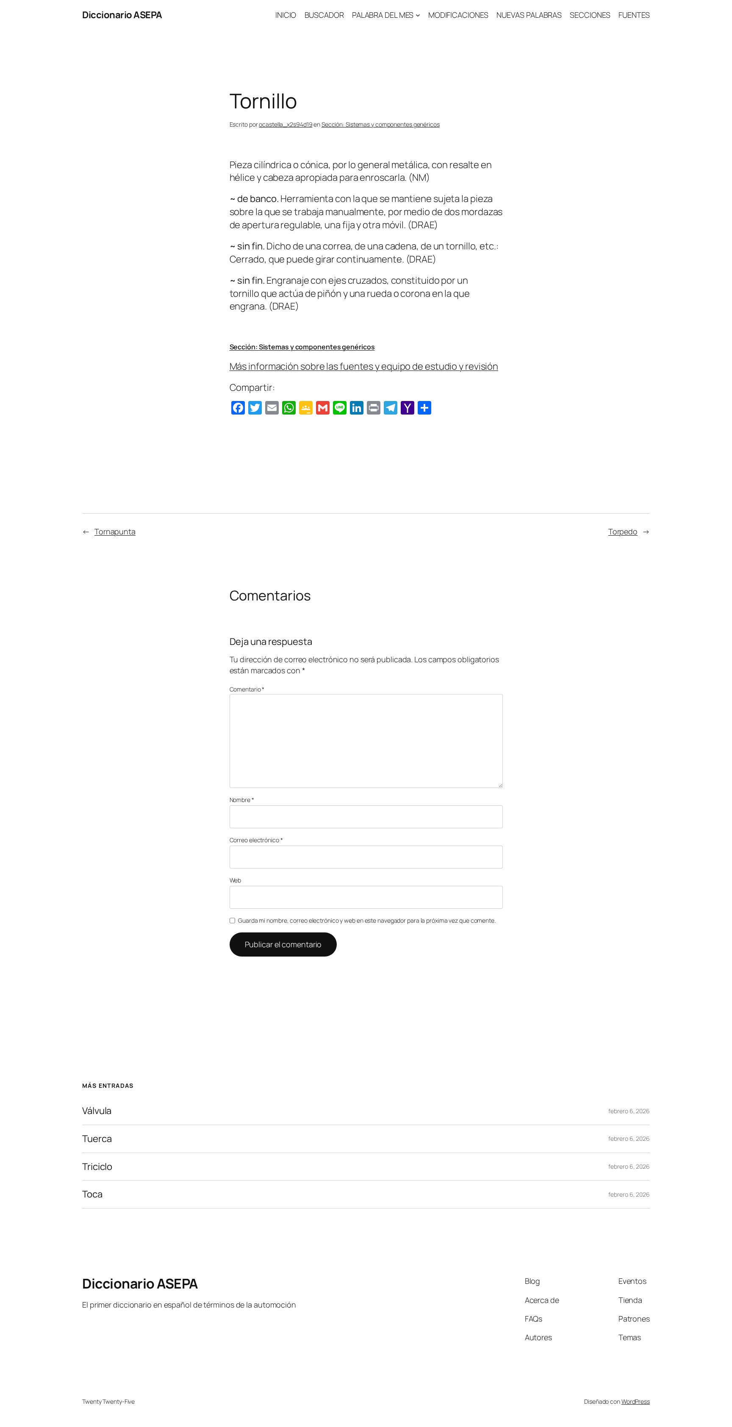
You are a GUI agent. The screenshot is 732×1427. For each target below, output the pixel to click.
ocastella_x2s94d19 (285, 124)
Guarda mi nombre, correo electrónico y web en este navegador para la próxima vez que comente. (367, 920)
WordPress (635, 1401)
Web (235, 880)
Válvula (96, 1111)
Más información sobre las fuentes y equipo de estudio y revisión (364, 366)
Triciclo (97, 1167)
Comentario (247, 689)
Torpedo (623, 531)
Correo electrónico (256, 840)
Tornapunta (115, 531)
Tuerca (96, 1139)
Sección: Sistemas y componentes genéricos (381, 124)
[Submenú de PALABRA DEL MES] (418, 15)
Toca (92, 1194)
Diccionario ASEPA (122, 14)
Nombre (242, 800)
